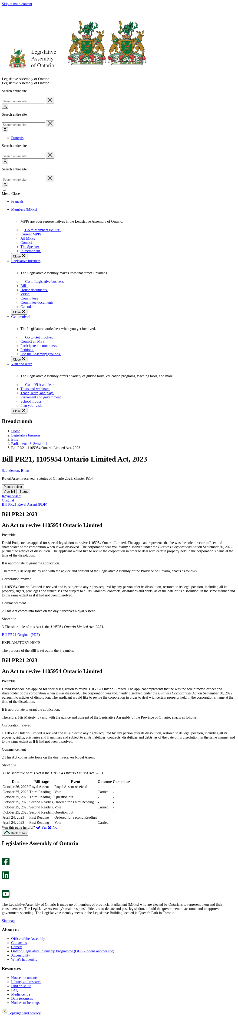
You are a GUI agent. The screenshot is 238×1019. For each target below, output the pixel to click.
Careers (16, 947)
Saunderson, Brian (15, 470)
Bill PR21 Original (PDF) (21, 635)
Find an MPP (21, 986)
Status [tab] (24, 491)
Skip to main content (17, 4)
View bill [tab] (9, 491)
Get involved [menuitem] (20, 317)
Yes (44, 827)
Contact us (19, 943)
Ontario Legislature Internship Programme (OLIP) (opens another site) (62, 951)
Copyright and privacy (24, 1013)
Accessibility (20, 955)
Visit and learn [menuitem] (21, 364)
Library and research (26, 982)
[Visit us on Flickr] (4, 888)
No (54, 827)
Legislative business (25, 435)
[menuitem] (41, 230)
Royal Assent (11, 496)
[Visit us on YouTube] (6, 897)
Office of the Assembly (28, 939)
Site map (8, 921)
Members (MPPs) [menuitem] (24, 209)
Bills (14, 439)
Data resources (22, 998)
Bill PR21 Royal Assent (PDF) (24, 504)
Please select (13, 486)
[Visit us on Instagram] (4, 855)
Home (15, 431)
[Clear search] (50, 100)
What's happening (24, 959)
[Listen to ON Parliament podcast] (4, 884)
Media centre (20, 994)
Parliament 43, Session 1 (29, 444)
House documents (24, 978)
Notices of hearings (25, 1003)
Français (17, 138)
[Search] (5, 106)
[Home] (74, 75)
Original (8, 500)
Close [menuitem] (17, 256)
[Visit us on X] (4, 869)
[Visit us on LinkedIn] (5, 878)
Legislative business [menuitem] (25, 261)
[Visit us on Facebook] (6, 864)
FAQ (15, 990)
